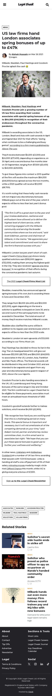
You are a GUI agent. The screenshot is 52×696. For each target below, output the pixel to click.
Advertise (6, 648)
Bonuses (20, 508)
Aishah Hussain (20, 54)
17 (31, 550)
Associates (8, 508)
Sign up (26, 481)
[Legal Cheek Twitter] (29, 664)
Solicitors (8, 517)
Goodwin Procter (35, 508)
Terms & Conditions (11, 664)
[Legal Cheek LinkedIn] (42, 664)
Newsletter (7, 652)
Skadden (16, 106)
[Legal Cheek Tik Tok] (48, 664)
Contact (6, 640)
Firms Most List (24, 256)
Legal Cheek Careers (38, 640)
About (5, 636)
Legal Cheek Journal (38, 644)
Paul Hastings (29, 106)
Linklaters (21, 452)
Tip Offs (6, 644)
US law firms (22, 517)
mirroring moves (16, 465)
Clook (30, 692)
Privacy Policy (8, 668)
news (29, 533)
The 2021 (26, 281)
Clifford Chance (14, 468)
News (5, 27)
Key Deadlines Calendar (35, 649)
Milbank (6, 106)
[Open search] (47, 4)
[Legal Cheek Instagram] (35, 664)
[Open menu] (4, 4)
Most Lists (33, 636)
